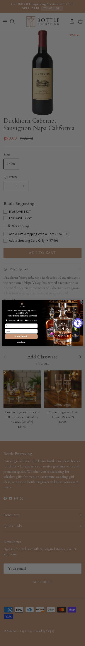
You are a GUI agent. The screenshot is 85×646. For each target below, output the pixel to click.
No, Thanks (21, 342)
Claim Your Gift (21, 336)
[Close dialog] (81, 301)
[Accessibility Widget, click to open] (78, 323)
